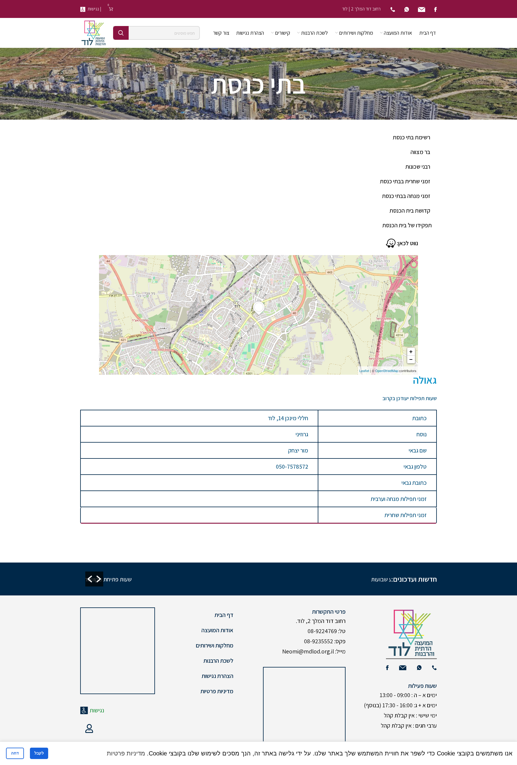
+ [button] (411, 351)
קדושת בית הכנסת (410, 210)
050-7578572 (292, 466)
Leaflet (364, 370)
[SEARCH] (121, 33)
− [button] (411, 359)
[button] (89, 579)
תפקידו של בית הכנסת (407, 225)
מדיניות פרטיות (216, 691)
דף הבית (224, 615)
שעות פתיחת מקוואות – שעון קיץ (284, 579)
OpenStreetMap (386, 370)
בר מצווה (420, 152)
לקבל (39, 753)
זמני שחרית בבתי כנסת (405, 181)
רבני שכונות (417, 166)
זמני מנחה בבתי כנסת (406, 196)
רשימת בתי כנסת (411, 137)
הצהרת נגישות (217, 676)
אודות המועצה (217, 630)
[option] (178, 579)
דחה (15, 753)
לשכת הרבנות (218, 661)
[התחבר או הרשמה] (89, 728)
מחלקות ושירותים (214, 645)
